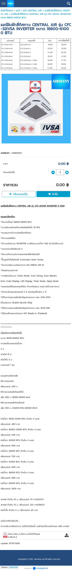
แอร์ (18, 10)
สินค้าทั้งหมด (7, 10)
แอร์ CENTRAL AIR (32, 10)
